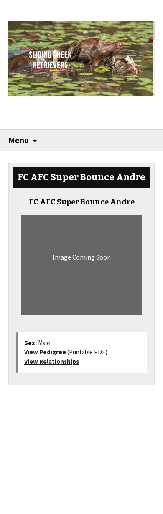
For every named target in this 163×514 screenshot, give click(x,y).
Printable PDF (87, 352)
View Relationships (51, 361)
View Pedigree (45, 352)
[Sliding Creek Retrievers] (81, 57)
